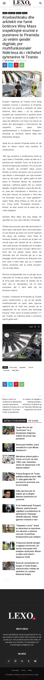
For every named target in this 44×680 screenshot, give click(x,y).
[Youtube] (35, 661)
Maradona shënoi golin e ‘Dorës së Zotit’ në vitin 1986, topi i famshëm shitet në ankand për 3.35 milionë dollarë (28, 462)
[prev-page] (4, 580)
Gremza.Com (22, 677)
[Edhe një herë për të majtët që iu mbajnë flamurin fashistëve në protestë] (8, 494)
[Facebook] (4, 65)
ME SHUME (33, 421)
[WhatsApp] (21, 65)
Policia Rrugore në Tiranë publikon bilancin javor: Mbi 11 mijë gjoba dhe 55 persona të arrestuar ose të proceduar (28, 479)
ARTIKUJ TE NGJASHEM (14, 421)
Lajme (11, 9)
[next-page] (7, 580)
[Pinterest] (16, 65)
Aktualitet (18, 9)
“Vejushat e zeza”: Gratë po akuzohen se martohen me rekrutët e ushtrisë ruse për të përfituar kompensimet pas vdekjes (28, 531)
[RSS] (22, 661)
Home (4, 9)
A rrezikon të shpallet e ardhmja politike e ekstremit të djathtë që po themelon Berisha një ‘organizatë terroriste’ (32, 404)
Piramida (6, 370)
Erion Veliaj (13, 367)
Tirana (25, 13)
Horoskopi (15, 670)
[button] (4, 3)
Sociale (19, 13)
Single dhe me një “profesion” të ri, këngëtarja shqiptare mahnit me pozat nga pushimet (26, 433)
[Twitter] (10, 65)
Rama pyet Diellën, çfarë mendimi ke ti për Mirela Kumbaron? (27, 447)
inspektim (22, 367)
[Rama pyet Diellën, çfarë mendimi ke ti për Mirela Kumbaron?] (8, 447)
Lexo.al (30, 367)
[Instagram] (15, 661)
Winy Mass (15, 370)
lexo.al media (9, 61)
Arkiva (30, 670)
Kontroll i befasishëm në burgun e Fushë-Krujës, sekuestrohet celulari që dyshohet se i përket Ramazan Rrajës (27, 568)
